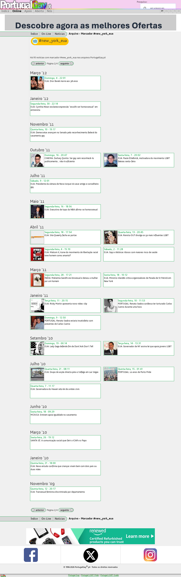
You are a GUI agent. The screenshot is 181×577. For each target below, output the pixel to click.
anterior (38, 63)
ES (171, 11)
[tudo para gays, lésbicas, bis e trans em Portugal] (35, 4)
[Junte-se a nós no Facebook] (31, 555)
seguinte (66, 63)
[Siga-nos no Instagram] (150, 555)
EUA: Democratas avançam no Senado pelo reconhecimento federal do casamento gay (64, 132)
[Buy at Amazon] (90, 544)
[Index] (14, 34)
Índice (5, 11)
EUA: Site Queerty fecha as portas (61, 234)
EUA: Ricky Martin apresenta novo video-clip (66, 302)
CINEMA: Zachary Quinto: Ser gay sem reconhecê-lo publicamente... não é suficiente (69, 158)
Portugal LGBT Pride (90, 575)
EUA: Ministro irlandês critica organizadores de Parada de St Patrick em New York (137, 277)
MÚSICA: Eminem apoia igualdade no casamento (54, 413)
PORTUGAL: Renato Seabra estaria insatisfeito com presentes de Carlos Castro (69, 320)
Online (16, 11)
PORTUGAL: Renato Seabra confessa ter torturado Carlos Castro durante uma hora (145, 303)
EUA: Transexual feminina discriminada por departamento (58, 490)
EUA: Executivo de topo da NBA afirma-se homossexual (71, 208)
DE (179, 11)
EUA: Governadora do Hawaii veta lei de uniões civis (55, 387)
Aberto (39, 11)
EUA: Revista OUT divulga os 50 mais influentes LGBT (143, 234)
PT (162, 11)
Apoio (28, 11)
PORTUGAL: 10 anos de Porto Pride (134, 370)
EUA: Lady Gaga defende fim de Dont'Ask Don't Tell (69, 345)
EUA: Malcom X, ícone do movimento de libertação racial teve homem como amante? (71, 252)
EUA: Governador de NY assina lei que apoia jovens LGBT (144, 345)
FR (175, 11)
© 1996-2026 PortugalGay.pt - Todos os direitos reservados (90, 566)
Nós (49, 11)
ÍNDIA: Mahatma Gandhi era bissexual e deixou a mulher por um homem (71, 277)
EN (166, 11)
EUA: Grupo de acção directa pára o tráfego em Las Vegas (71, 370)
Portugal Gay (74, 575)
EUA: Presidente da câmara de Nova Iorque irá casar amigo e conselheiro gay (65, 183)
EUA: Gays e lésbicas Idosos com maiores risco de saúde (130, 251)
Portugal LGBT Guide (109, 575)
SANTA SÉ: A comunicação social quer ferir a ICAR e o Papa (58, 439)
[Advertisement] (14, 90)
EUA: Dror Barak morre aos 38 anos (61, 79)
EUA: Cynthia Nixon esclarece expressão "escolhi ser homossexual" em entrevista (64, 106)
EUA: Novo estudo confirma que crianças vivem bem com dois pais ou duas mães (64, 466)
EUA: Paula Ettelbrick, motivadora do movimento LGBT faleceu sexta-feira (144, 158)
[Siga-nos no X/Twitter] (90, 555)
